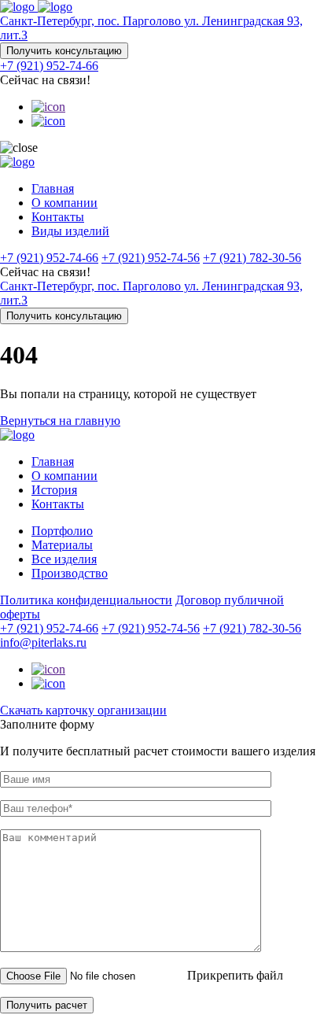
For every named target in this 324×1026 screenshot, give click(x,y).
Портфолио (62, 530)
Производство (69, 573)
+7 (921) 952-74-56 (150, 257)
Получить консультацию (64, 51)
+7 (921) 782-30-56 (252, 257)
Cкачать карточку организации (83, 710)
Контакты (57, 216)
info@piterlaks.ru (43, 642)
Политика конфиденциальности (86, 600)
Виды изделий (70, 231)
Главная (52, 188)
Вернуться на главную (60, 420)
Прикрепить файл (235, 975)
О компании (64, 202)
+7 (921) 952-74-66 (49, 65)
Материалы (62, 545)
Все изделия (64, 559)
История (54, 489)
